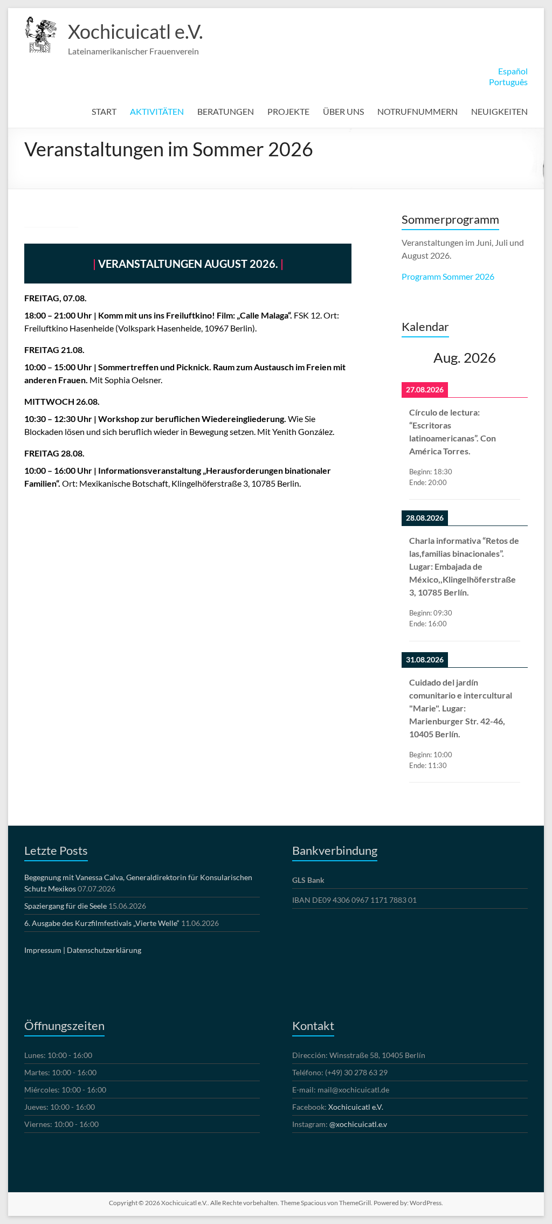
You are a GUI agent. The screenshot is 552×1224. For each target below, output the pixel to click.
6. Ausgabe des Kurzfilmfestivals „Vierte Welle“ (102, 923)
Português (508, 82)
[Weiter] (515, 357)
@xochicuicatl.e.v (358, 1124)
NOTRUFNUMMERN (417, 111)
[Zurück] (414, 357)
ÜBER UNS (343, 111)
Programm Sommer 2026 (448, 276)
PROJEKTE (288, 111)
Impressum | (44, 950)
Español (513, 71)
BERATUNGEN (225, 111)
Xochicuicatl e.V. (135, 31)
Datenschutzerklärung (104, 950)
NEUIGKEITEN (499, 111)
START (104, 111)
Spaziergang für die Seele (65, 905)
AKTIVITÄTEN (157, 111)
